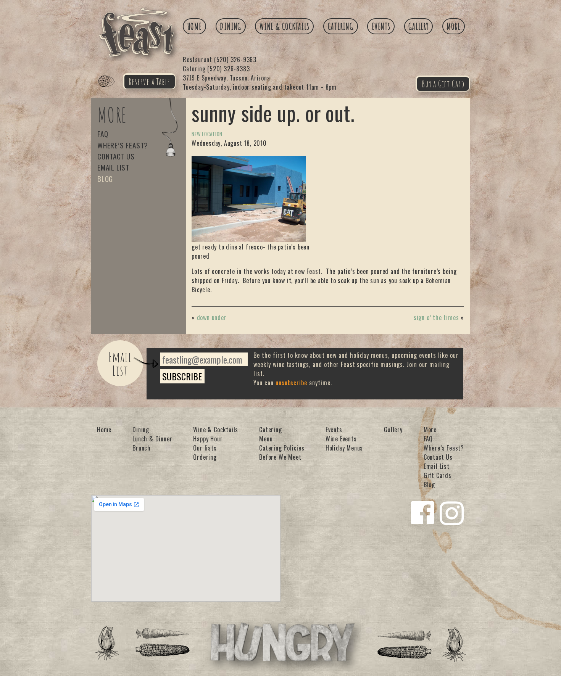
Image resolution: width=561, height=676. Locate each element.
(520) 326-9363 (219, 59)
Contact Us (116, 156)
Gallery (418, 26)
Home (194, 26)
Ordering (204, 457)
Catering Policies (282, 447)
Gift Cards (437, 475)
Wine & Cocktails (285, 26)
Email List (113, 167)
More (453, 26)
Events (381, 26)
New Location (207, 134)
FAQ (102, 133)
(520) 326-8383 (216, 68)
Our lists (204, 447)
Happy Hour (207, 438)
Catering (340, 26)
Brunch (141, 447)
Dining (230, 26)
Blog (105, 178)
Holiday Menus (344, 447)
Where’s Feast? (122, 145)
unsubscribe (292, 382)
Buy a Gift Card (443, 84)
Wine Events (341, 438)
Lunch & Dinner (152, 438)
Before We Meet (280, 457)
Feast (111, 90)
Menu (265, 438)
